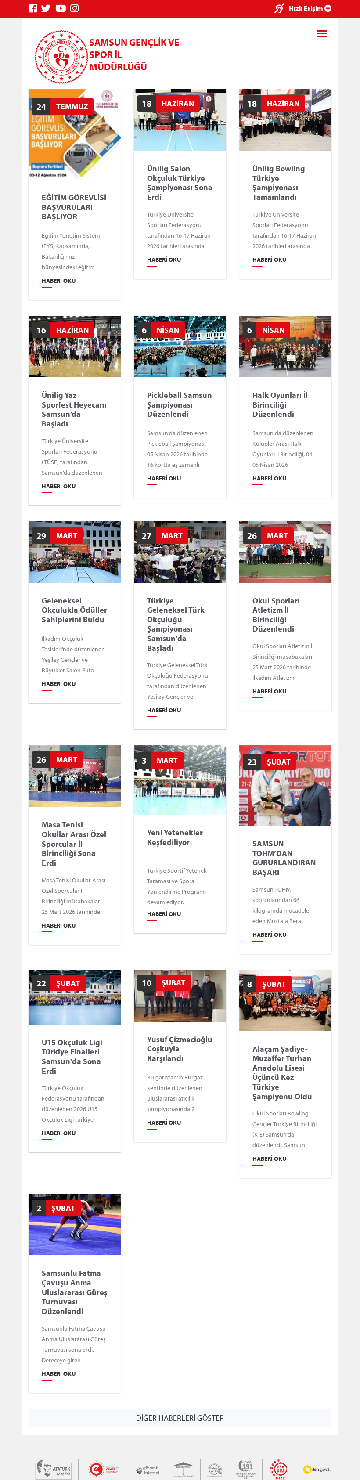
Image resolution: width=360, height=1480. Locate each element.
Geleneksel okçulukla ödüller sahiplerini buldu (74, 610)
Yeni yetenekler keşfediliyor (175, 837)
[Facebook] (35, 8)
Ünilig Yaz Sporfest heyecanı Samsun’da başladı (74, 409)
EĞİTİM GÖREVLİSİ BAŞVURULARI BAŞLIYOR (74, 207)
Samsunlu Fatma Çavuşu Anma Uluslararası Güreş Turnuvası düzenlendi (75, 1292)
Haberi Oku (59, 281)
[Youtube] (62, 8)
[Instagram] (76, 8)
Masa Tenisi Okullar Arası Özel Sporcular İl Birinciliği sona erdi (74, 843)
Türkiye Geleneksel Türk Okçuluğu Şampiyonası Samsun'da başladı (176, 624)
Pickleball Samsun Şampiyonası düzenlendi (179, 404)
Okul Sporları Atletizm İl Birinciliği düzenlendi (276, 614)
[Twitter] (48, 8)
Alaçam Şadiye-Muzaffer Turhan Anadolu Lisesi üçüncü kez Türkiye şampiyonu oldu (282, 1072)
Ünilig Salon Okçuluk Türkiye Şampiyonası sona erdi (179, 183)
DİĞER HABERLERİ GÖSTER (180, 1418)
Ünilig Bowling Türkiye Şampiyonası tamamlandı (278, 183)
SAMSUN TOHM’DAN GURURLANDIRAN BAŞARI (284, 858)
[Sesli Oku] (281, 9)
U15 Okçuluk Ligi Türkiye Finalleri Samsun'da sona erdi (72, 1057)
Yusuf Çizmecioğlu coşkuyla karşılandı (179, 1048)
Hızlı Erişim (306, 8)
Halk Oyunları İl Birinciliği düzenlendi (280, 404)
